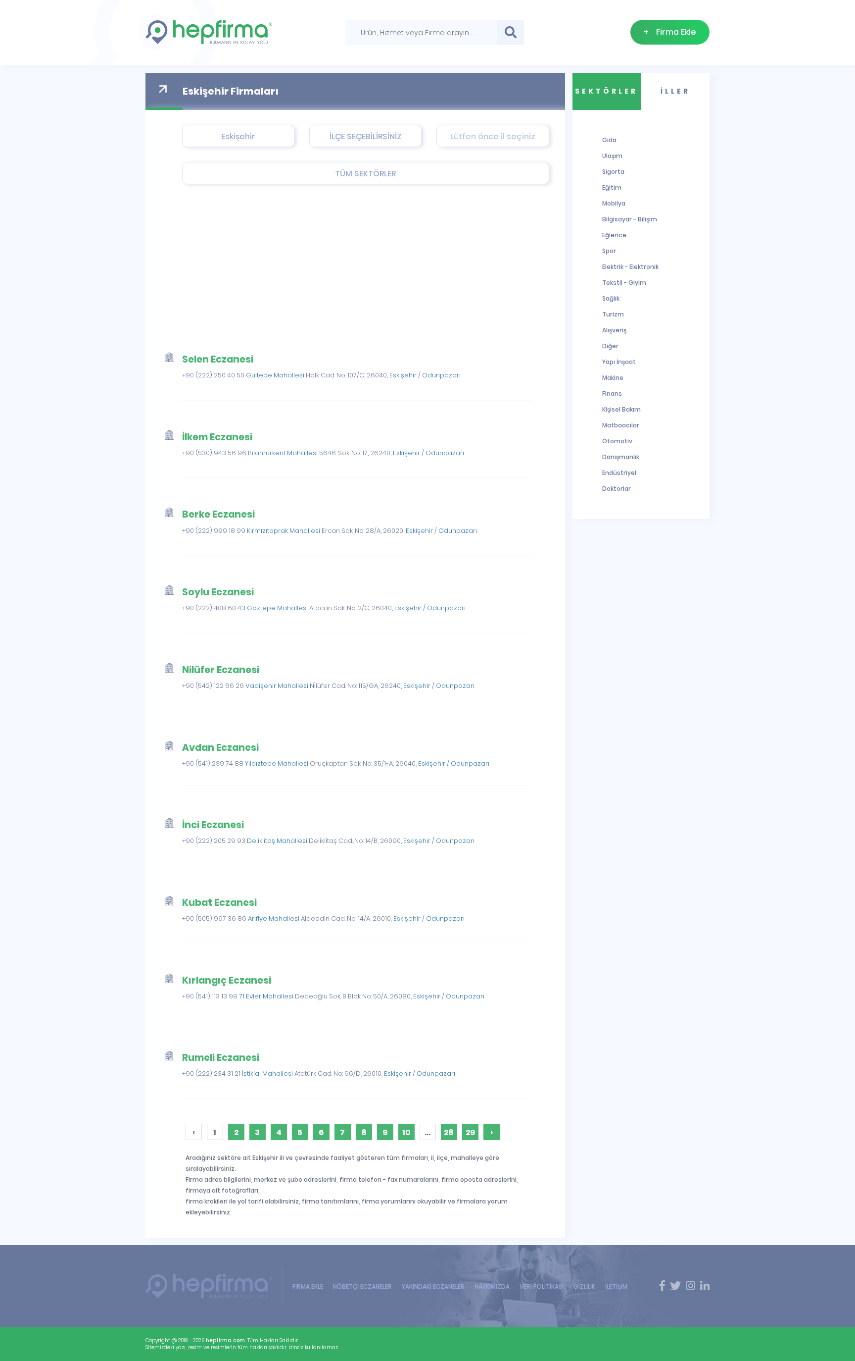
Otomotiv (617, 441)
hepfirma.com (225, 1340)
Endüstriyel (619, 473)
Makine (612, 377)
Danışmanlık (620, 457)
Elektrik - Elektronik (630, 266)
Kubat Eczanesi (219, 902)
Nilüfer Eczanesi (220, 670)
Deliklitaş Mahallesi (277, 840)
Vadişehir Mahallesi (276, 685)
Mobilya (613, 203)
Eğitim (611, 187)
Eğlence (614, 235)
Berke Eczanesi (218, 514)
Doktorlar (616, 488)
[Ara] (510, 32)
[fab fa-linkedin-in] (705, 1286)
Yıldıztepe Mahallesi (276, 763)
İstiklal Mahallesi (267, 1073)
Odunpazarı (441, 375)
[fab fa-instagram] (690, 1286)
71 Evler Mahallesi (266, 996)
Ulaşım (612, 156)
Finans (612, 393)
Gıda (609, 140)
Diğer (610, 346)
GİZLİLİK (584, 1286)
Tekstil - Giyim (624, 282)
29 (470, 1132)
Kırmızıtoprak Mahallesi (283, 530)
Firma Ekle (670, 32)
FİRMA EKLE (307, 1286)
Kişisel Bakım (621, 409)
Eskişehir (403, 375)
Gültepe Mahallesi (275, 375)
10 (406, 1132)
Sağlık (610, 298)
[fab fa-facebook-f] (662, 1286)
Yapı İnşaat (619, 362)
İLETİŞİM (616, 1286)
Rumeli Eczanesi (220, 1057)
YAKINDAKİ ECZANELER (433, 1286)
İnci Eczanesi (213, 825)
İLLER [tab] (675, 91)
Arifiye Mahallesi (273, 918)
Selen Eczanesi (217, 359)
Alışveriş (614, 330)
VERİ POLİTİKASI (542, 1286)
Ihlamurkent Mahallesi (283, 453)
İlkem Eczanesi (217, 437)
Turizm (613, 314)
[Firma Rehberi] (214, 1286)
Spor (609, 251)
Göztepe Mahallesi (277, 608)
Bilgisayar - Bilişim (629, 219)
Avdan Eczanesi (220, 747)
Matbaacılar (620, 425)
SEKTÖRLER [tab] (606, 91)
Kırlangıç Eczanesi (226, 980)
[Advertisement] (343, 268)
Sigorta (613, 171)
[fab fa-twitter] (675, 1286)
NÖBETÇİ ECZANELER (362, 1286)
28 (449, 1132)
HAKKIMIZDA (492, 1286)
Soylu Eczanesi (218, 592)
